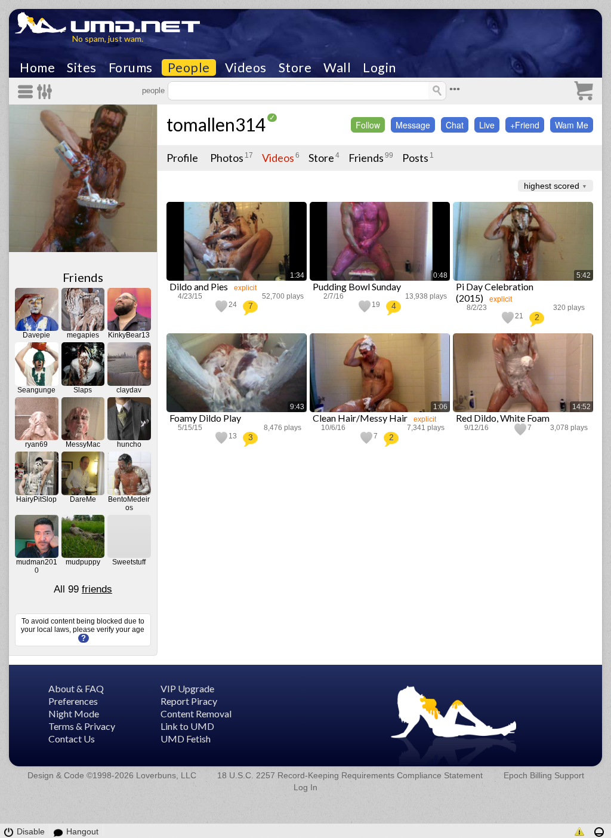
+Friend (524, 125)
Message (413, 125)
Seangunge (36, 390)
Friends (83, 277)
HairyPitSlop (36, 499)
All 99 (83, 589)
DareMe (83, 499)
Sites (82, 67)
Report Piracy (189, 701)
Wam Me (571, 125)
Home (37, 67)
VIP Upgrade (187, 688)
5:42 (583, 275)
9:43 (297, 407)
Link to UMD (187, 726)
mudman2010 (36, 566)
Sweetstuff (129, 562)
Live (487, 125)
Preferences (73, 701)
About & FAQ (76, 688)
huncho (129, 444)
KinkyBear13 (129, 335)
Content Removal (196, 713)
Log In (305, 787)
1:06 (440, 407)
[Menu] (27, 91)
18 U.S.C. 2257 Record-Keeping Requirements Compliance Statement (350, 775)
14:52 (581, 407)
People (189, 67)
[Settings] (45, 91)
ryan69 (36, 444)
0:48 (440, 275)
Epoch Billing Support (544, 775)
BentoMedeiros (129, 503)
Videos (246, 67)
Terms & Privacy (81, 726)
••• (454, 89)
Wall (337, 67)
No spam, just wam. (107, 38)
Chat (455, 125)
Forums (131, 67)
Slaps (82, 390)
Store (295, 67)
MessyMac (83, 444)
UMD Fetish (186, 738)
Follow (368, 125)
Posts (415, 157)
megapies (83, 335)
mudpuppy (83, 562)
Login (379, 67)
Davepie (36, 335)
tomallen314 (216, 124)
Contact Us (71, 738)
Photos (226, 157)
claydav (128, 390)
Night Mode (73, 713)
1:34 (297, 275)
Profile (182, 157)
